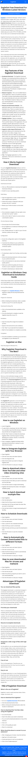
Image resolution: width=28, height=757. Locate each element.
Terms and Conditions (12, 749)
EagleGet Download (12, 700)
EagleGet (13, 2)
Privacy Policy (23, 747)
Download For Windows (14, 13)
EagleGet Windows (15, 290)
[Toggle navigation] (25, 2)
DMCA (4, 749)
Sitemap (17, 747)
